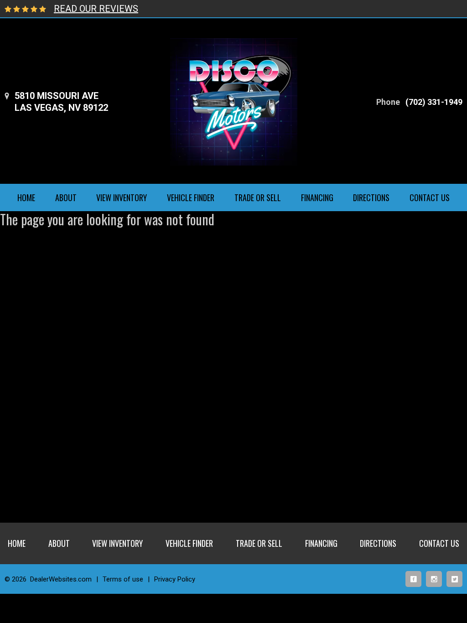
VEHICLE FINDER (190, 197)
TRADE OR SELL (257, 197)
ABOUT (66, 197)
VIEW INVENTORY (121, 197)
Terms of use (123, 579)
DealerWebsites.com (61, 579)
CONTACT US (430, 197)
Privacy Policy (174, 579)
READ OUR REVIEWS (96, 8)
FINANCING (317, 197)
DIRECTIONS (371, 197)
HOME (26, 197)
